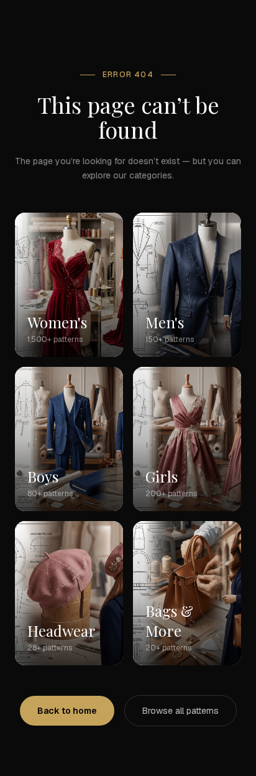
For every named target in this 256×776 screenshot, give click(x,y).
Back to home (67, 710)
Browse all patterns (180, 710)
